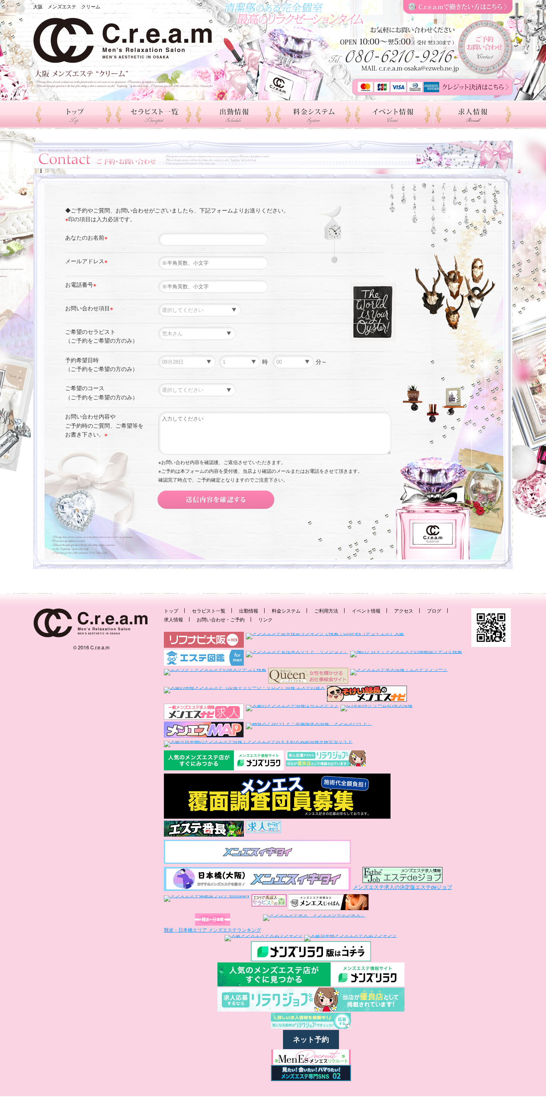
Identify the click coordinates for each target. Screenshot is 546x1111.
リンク (265, 619)
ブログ (434, 610)
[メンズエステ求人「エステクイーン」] (308, 676)
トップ (171, 610)
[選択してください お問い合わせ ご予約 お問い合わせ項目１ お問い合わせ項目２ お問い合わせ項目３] (199, 309)
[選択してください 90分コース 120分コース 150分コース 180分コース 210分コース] (197, 389)
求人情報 (173, 619)
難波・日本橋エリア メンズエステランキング (212, 929)
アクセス (403, 610)
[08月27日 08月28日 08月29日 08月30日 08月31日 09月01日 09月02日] (187, 362)
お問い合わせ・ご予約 (221, 619)
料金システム (286, 610)
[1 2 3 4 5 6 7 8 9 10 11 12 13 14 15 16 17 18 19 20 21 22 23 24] (240, 362)
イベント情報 (366, 610)
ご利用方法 (326, 610)
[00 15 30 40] (293, 362)
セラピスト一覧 (208, 610)
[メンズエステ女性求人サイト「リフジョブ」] (297, 658)
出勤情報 (248, 610)
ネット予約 (311, 1040)
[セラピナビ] (263, 829)
